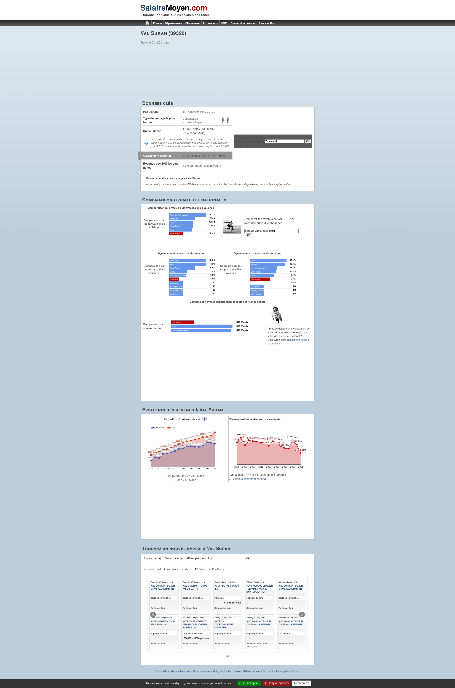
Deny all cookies (278, 683)
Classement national (157, 156)
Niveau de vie (152, 131)
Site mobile (161, 671)
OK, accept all (250, 683)
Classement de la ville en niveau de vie (254, 419)
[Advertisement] (227, 73)
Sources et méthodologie (207, 671)
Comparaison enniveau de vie (154, 326)
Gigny (172, 222)
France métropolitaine (181, 330)
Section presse (232, 671)
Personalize (301, 683)
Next (302, 615)
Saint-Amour (175, 226)
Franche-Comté (150, 42)
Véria (172, 230)
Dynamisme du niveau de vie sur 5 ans (257, 253)
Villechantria (175, 294)
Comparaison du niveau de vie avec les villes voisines (181, 208)
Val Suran (176, 322)
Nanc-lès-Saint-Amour (179, 215)
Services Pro (267, 23)
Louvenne (174, 283)
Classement (192, 23)
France (157, 23)
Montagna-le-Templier (179, 286)
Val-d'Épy (174, 218)
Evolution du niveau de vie (182, 419)
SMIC (224, 23)
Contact (296, 671)
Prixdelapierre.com (180, 671)
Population (150, 112)
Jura (166, 42)
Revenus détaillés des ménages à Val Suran (173, 178)
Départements (173, 23)
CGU (265, 671)
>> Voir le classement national (248, 479)
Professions (210, 23)
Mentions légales (280, 671)
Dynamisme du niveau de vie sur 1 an (181, 253)
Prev (153, 615)
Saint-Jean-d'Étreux (178, 290)
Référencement (251, 671)
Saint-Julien (175, 233)
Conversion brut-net (243, 23)
